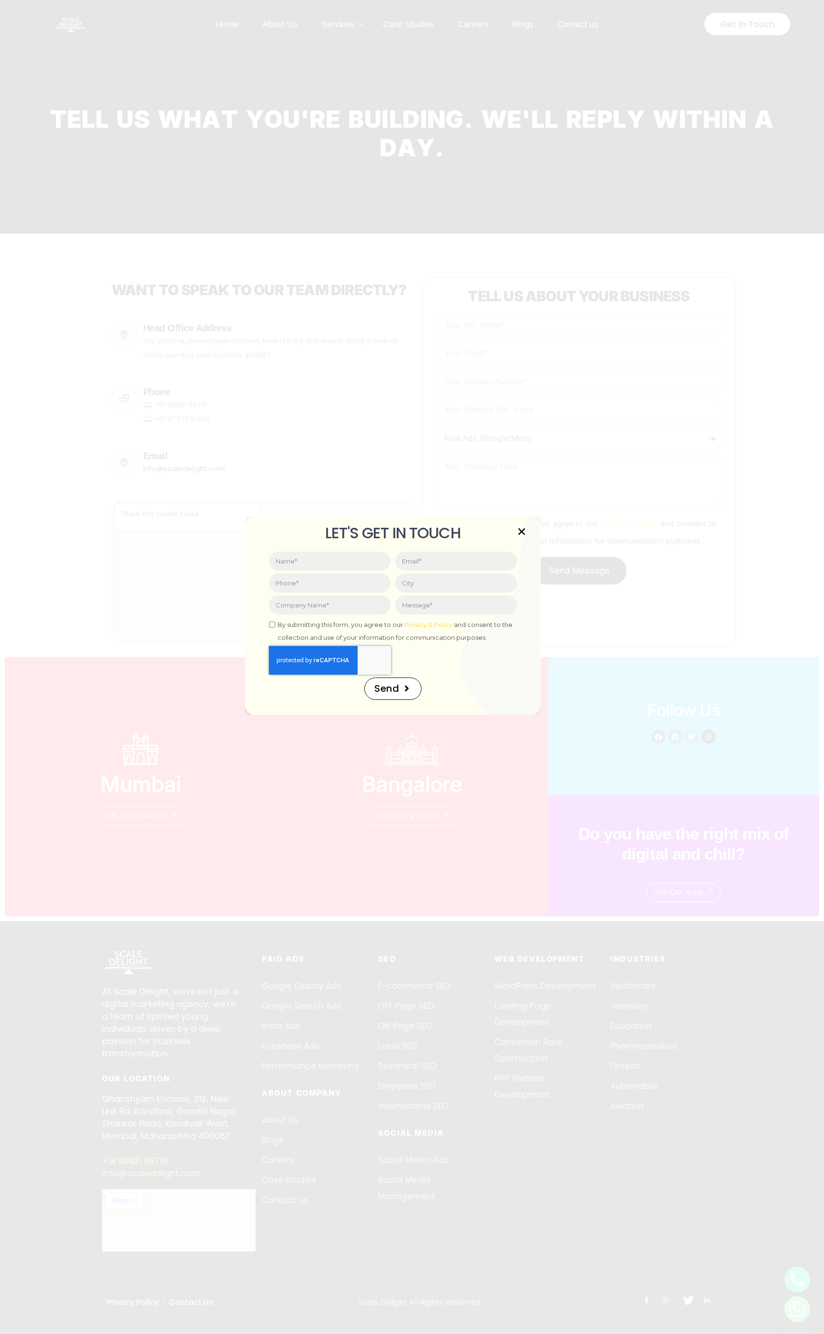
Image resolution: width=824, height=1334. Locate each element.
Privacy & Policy (428, 624)
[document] (412, 667)
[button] (521, 531)
